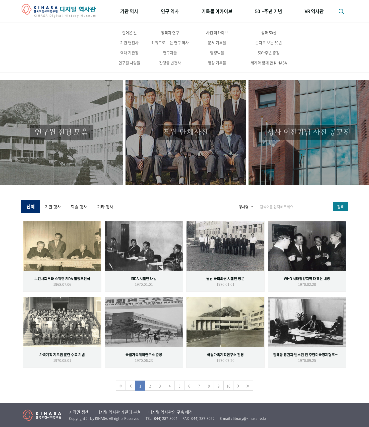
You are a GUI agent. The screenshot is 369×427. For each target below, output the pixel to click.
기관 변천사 (129, 42)
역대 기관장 (129, 52)
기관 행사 (53, 207)
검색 (340, 206)
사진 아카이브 (217, 32)
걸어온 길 (129, 32)
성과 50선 (268, 32)
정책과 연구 (170, 32)
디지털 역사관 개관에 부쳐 (118, 411)
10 (228, 385)
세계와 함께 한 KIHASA (269, 63)
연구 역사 (170, 11)
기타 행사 (105, 207)
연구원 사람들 (129, 63)
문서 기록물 (217, 42)
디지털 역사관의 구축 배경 (170, 411)
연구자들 (170, 52)
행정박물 (217, 52)
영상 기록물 (217, 63)
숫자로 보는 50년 (268, 42)
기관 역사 (129, 11)
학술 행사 (79, 207)
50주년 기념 (268, 11)
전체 (30, 206)
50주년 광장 (269, 52)
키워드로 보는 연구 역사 (170, 42)
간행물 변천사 (170, 63)
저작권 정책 (79, 411)
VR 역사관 (314, 11)
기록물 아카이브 (217, 11)
